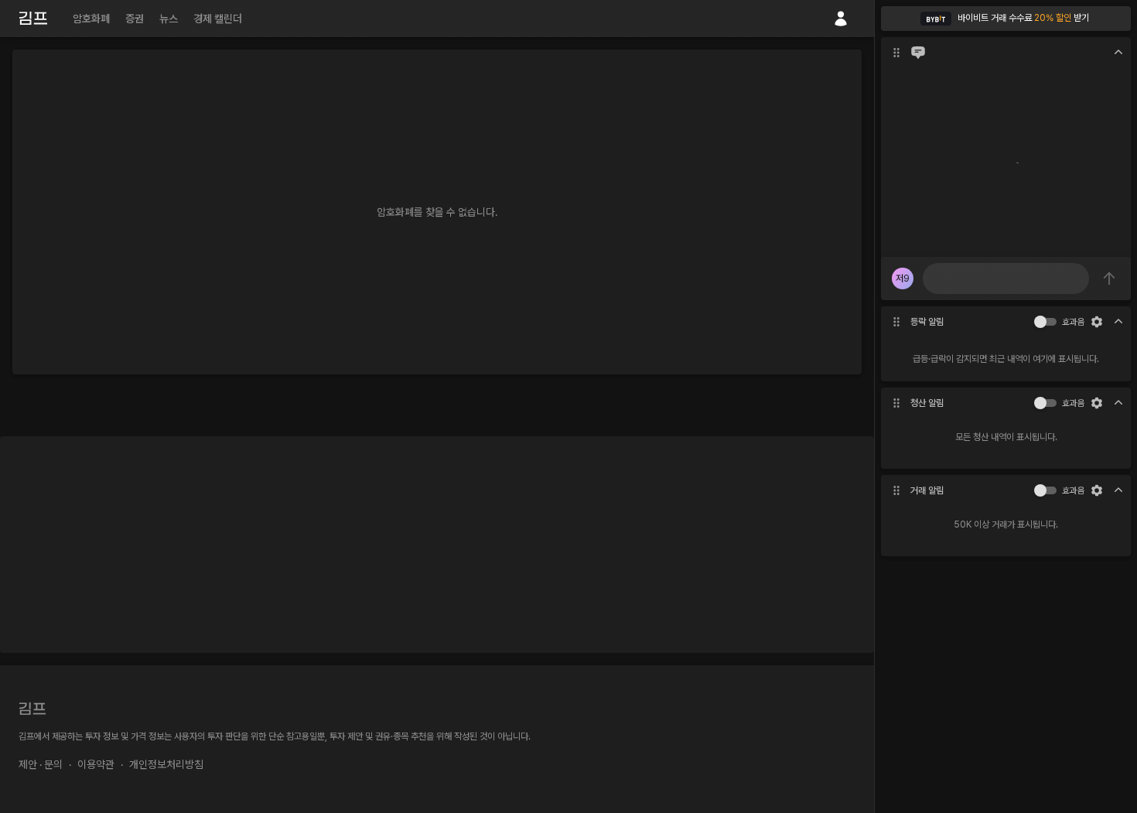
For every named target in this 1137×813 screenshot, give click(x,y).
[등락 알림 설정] (1097, 322)
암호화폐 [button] (91, 18)
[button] (1006, 18)
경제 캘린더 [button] (217, 18)
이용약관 (95, 764)
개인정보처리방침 (166, 764)
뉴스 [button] (168, 18)
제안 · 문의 (41, 764)
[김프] (33, 18)
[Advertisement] (437, 544)
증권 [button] (134, 18)
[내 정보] (840, 18)
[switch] (1040, 322)
